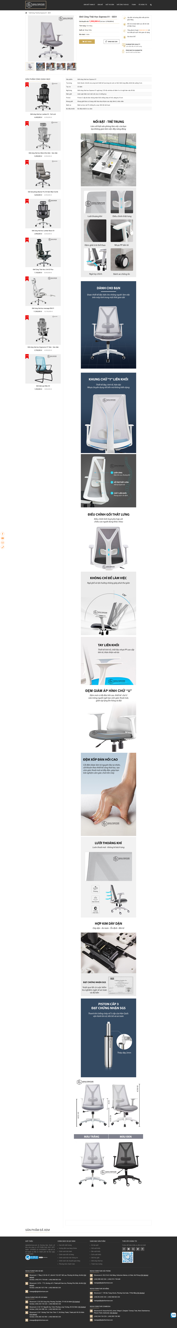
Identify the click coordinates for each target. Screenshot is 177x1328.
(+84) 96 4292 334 (100, 1297)
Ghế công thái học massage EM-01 (43, 308)
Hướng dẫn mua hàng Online (68, 1248)
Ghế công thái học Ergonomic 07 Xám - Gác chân (43, 347)
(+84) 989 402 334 (100, 1279)
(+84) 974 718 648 (41, 1280)
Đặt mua (88, 42)
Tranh (134, 4)
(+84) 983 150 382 (114, 1316)
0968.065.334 (143, 30)
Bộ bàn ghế (94, 1245)
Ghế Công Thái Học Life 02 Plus (43, 269)
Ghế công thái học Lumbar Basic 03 (43, 231)
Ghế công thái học (123, 4)
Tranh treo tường (96, 1264)
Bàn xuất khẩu (95, 1251)
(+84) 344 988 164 (41, 1309)
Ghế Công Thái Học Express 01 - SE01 (40, 13)
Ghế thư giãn (110, 4)
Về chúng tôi (143, 4)
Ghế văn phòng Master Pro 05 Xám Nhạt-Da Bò (43, 192)
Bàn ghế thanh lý (89, 4)
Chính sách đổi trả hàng (66, 1254)
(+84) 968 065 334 (55, 1280)
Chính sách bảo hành (65, 1251)
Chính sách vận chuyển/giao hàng (69, 1261)
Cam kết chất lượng (65, 1245)
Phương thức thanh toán (67, 1264)
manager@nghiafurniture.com (39, 1291)
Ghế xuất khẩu (95, 1248)
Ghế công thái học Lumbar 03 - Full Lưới (43, 114)
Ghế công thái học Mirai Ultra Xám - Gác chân (43, 153)
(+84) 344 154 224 (41, 1304)
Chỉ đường (76, 1302)
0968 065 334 (112, 42)
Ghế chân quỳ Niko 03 (43, 386)
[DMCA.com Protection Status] (43, 1257)
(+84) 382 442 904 (41, 1317)
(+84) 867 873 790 (41, 1288)
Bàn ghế (100, 4)
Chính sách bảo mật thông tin (68, 1258)
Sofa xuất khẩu (96, 1254)
